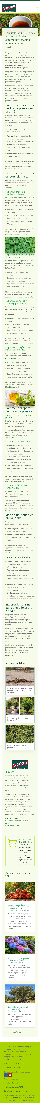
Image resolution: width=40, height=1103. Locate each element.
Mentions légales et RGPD (13, 1087)
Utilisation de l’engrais (12, 1067)
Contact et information (12, 1059)
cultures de (23, 292)
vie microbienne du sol (24, 215)
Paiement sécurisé (11, 1079)
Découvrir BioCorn (12, 818)
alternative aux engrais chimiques (18, 79)
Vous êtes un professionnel (14, 1063)
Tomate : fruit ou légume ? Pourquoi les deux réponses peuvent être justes (18, 907)
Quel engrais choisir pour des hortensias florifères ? (19, 959)
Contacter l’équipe (12, 826)
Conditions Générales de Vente (15, 1091)
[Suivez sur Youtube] (10, 1075)
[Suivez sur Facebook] (6, 1075)
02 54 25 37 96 (13, 1098)
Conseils (8, 47)
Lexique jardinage (25, 911)
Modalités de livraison (12, 1083)
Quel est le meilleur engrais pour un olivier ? (18, 1008)
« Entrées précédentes (13, 1032)
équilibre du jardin (13, 387)
